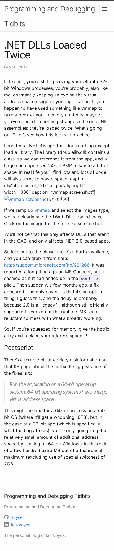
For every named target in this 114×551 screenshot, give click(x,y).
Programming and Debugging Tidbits (49, 16)
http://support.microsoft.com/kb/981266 (46, 265)
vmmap (42, 210)
